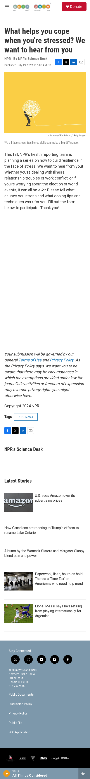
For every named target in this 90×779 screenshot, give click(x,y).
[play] (6, 773)
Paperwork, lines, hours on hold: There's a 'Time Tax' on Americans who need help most (59, 579)
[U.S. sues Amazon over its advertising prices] (18, 502)
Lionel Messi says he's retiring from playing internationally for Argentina (58, 611)
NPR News (26, 417)
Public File (15, 723)
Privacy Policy (18, 713)
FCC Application (19, 732)
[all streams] (84, 773)
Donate (76, 7)
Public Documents (21, 694)
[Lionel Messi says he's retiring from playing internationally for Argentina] (18, 613)
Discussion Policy (20, 704)
